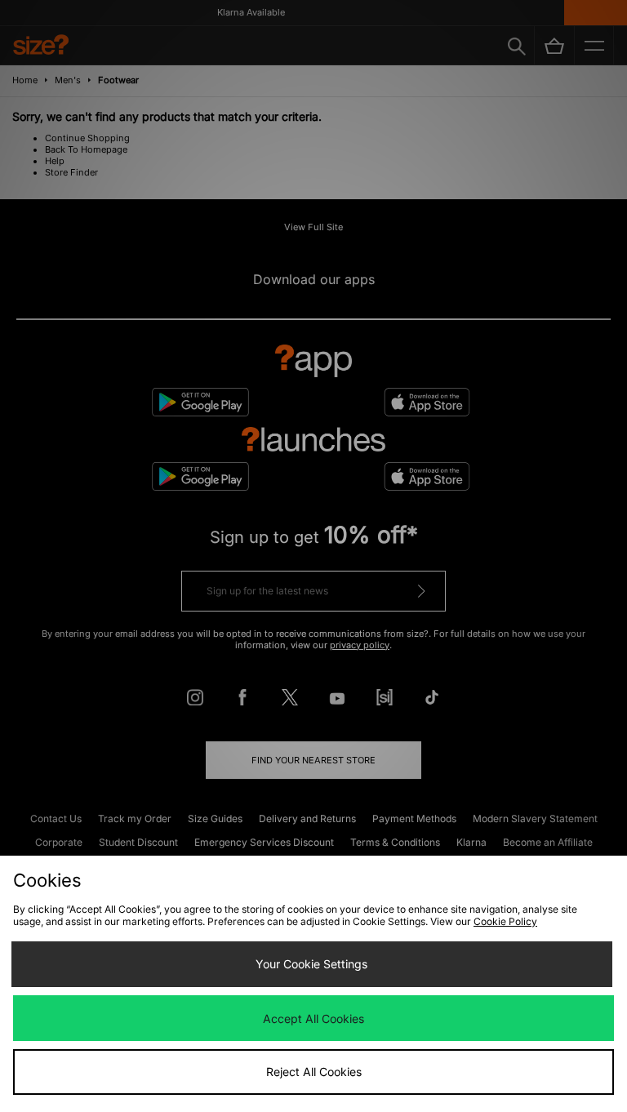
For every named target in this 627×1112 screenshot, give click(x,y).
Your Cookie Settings (311, 964)
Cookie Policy (505, 921)
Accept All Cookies (313, 1018)
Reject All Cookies (314, 1072)
